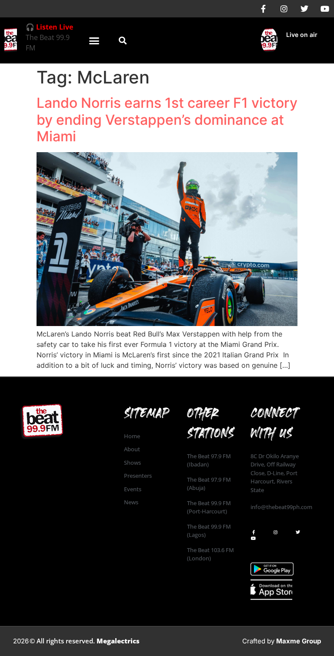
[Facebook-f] (263, 9)
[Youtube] (325, 9)
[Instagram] (284, 9)
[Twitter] (304, 9)
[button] (94, 40)
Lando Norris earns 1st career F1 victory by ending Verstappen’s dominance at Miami (167, 119)
